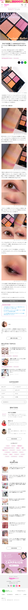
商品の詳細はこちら (14, 301)
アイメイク (8, 56)
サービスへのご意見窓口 (16, 581)
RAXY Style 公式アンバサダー (7, 58)
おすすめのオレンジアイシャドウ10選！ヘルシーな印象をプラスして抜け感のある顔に (14, 310)
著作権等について (18, 594)
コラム (2, 397)
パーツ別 (5, 454)
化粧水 (11, 454)
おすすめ (3, 355)
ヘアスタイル (7, 452)
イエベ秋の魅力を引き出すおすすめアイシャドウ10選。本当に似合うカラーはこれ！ (14, 314)
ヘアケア (3, 393)
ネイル (16, 393)
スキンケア (3, 386)
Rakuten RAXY (7, 5)
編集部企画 (19, 445)
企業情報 (3, 594)
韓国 (22, 447)
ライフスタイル (14, 456)
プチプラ (21, 452)
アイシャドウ (16, 58)
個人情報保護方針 (10, 594)
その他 (16, 397)
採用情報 (24, 594)
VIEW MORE (14, 439)
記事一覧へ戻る (14, 338)
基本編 (18, 447)
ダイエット (16, 454)
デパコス (22, 454)
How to (3, 377)
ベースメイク (18, 386)
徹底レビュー (5, 450)
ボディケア (17, 390)
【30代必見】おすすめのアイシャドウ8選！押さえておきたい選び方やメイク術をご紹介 (14, 307)
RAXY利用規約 (9, 581)
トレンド (18, 450)
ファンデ (7, 456)
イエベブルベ (15, 355)
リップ (24, 450)
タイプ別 (20, 456)
